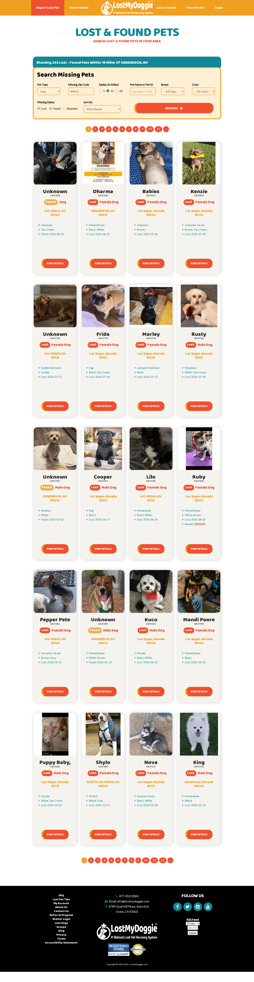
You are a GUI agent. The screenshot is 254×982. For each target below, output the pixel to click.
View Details (55, 263)
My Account (61, 903)
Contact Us (61, 911)
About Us (61, 907)
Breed (164, 84)
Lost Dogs (61, 923)
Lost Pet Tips (61, 899)
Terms (61, 939)
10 (150, 129)
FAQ (61, 895)
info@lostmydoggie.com (133, 901)
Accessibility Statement (61, 943)
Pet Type (42, 84)
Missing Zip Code (78, 84)
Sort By (88, 102)
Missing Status (46, 102)
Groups (61, 927)
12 (162, 860)
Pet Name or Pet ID (141, 84)
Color (195, 84)
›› (166, 129)
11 (158, 129)
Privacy (61, 935)
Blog (61, 931)
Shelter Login (61, 919)
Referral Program (61, 915)
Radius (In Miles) (109, 84)
